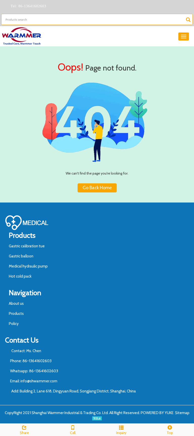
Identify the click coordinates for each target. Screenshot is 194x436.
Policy (14, 323)
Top (170, 432)
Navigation (25, 292)
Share (24, 432)
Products (22, 235)
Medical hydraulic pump (28, 266)
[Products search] (188, 19)
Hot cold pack (20, 276)
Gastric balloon (21, 256)
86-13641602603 (31, 6)
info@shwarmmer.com (38, 381)
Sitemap (182, 413)
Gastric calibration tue (27, 246)
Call (73, 432)
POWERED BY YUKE (157, 413)
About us (16, 303)
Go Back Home (97, 187)
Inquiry (121, 432)
